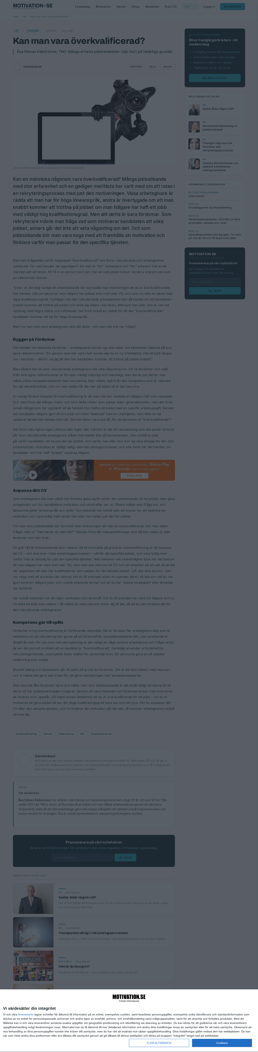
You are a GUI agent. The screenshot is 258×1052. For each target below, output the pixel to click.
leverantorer (26, 1014)
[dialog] (129, 1021)
